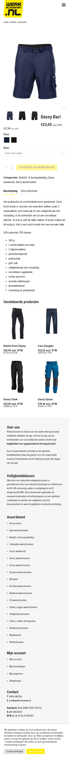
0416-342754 (15, 696)
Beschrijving (10, 191)
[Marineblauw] (6, 140)
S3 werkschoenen (17, 600)
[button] (63, 5)
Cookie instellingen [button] (14, 751)
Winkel (13, 22)
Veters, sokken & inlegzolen (22, 621)
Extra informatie (29, 191)
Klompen (13, 579)
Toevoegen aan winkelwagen (36, 167)
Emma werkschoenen (19, 565)
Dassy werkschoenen (19, 558)
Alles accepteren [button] (35, 751)
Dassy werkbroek (17, 551)
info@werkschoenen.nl (20, 700)
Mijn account (15, 659)
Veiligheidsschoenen (19, 614)
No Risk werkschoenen (20, 586)
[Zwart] (14, 140)
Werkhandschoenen (18, 628)
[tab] (10, 191)
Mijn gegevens (16, 673)
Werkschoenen (16, 642)
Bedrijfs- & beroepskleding (33, 177)
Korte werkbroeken (26, 182)
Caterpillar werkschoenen (21, 544)
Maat (6, 147)
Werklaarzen (15, 635)
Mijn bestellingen (17, 666)
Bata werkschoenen (18, 530)
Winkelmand (15, 681)
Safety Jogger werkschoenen (23, 607)
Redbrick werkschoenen (20, 593)
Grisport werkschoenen (20, 572)
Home (6, 22)
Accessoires (15, 523)
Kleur (6, 134)
